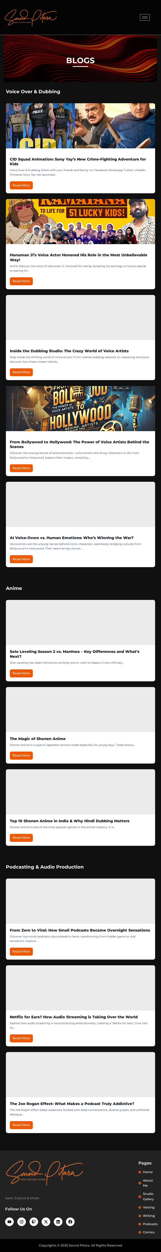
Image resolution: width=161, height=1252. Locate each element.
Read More (21, 185)
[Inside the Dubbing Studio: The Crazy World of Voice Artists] (80, 317)
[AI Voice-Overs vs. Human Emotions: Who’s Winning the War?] (80, 504)
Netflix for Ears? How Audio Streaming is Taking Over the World (74, 1017)
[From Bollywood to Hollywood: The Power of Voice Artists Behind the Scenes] (80, 408)
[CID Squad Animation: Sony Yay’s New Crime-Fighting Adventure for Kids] (80, 125)
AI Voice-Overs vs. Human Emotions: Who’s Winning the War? (72, 538)
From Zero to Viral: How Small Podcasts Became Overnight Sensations (80, 930)
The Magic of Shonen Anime (38, 738)
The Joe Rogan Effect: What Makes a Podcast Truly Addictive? (72, 1103)
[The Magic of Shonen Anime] (80, 709)
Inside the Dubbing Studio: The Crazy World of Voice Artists (69, 351)
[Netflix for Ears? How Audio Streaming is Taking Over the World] (80, 987)
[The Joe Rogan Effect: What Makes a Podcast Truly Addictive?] (80, 1074)
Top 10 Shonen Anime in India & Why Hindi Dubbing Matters (69, 821)
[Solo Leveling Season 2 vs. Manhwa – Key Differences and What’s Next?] (80, 622)
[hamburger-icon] (145, 17)
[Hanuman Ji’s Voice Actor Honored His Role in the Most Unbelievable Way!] (80, 221)
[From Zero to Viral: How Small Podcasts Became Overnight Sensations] (80, 901)
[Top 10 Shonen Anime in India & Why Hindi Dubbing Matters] (80, 791)
